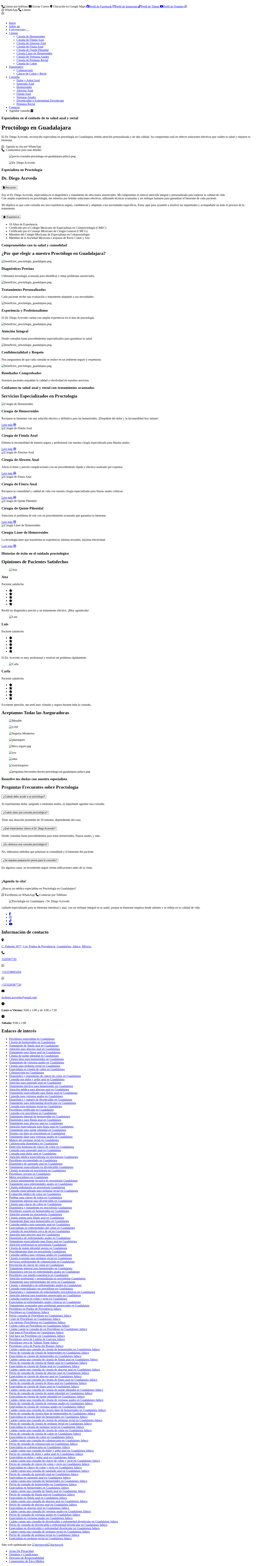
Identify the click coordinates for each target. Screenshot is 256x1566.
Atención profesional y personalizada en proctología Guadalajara (47, 1278)
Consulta (14, 77)
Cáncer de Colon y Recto (31, 73)
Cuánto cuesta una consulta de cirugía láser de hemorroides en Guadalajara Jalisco (57, 1410)
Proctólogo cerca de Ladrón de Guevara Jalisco (37, 1339)
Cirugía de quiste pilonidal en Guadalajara (34, 1055)
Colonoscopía (24, 70)
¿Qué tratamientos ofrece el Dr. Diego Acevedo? (29, 828)
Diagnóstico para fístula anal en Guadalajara (35, 1119)
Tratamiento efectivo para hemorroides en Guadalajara (41, 1086)
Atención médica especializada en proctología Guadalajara (43, 1157)
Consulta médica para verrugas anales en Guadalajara (40, 1254)
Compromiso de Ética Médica (26, 1561)
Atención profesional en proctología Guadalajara (37, 1244)
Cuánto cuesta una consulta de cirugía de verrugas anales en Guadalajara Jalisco (56, 1400)
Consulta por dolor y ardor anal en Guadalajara (36, 1079)
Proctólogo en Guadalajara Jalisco (29, 1312)
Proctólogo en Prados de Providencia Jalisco (35, 1308)
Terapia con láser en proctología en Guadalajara (37, 1133)
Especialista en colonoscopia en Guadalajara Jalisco (39, 1447)
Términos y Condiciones (23, 1554)
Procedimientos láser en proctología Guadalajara (37, 1251)
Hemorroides (24, 87)
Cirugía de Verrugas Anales (32, 56)
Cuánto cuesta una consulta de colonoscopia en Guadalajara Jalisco (48, 1440)
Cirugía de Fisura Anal (29, 46)
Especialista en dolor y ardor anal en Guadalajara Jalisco (42, 1457)
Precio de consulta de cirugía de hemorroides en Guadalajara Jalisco (49, 1352)
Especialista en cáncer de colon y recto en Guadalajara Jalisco (45, 1467)
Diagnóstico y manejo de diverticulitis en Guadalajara (40, 1099)
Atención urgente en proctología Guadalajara (35, 1214)
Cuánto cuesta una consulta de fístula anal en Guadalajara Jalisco (47, 1491)
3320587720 (8, 959)
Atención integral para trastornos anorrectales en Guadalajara (45, 1295)
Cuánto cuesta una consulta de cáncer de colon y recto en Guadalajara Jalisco (54, 1460)
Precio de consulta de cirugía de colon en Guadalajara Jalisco (45, 1433)
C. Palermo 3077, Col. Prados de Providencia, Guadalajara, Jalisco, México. (46, 946)
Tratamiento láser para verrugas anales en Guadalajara (41, 1136)
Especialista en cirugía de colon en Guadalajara (37, 1069)
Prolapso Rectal (25, 104)
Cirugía (13, 33)
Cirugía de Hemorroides (30, 36)
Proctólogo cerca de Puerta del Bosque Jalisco (36, 1346)
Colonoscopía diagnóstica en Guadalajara (33, 1143)
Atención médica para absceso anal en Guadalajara (39, 1089)
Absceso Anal (24, 90)
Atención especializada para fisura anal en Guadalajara (41, 1126)
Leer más (7, 424)
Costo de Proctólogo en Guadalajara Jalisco (34, 1319)
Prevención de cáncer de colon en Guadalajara (36, 1265)
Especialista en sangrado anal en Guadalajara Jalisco (40, 1477)
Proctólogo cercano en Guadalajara (29, 1173)
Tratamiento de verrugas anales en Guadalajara (36, 1062)
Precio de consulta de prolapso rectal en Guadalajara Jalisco (44, 1535)
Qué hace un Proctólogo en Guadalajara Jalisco (37, 1335)
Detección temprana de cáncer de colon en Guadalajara (41, 1146)
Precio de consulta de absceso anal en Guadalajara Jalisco (43, 1504)
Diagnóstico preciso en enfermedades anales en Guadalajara (44, 1271)
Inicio (12, 23)
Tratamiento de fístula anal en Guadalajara (34, 1045)
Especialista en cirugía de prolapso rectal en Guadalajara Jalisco (46, 1427)
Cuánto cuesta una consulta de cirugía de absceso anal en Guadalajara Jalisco (54, 1369)
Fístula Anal (23, 93)
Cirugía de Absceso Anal (31, 43)
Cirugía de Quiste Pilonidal (32, 50)
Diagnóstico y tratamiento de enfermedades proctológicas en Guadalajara (52, 1292)
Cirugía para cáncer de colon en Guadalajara (35, 1204)
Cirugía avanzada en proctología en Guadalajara (37, 1170)
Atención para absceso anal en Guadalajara (34, 1049)
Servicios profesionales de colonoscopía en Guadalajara (42, 1261)
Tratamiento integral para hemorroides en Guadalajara (40, 1268)
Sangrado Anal (25, 83)
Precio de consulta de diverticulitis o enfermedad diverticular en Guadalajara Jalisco (58, 1524)
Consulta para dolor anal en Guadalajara (32, 1153)
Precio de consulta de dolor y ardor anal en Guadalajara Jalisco (46, 1454)
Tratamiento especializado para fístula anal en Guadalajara (43, 1092)
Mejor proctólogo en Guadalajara (28, 1177)
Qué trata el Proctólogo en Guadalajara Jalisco (36, 1332)
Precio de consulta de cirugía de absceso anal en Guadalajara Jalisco (49, 1373)
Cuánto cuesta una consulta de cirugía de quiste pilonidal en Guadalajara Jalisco (56, 1389)
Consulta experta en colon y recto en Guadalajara (38, 1298)
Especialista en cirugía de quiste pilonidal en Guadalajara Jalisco (47, 1396)
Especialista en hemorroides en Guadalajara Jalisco (39, 1487)
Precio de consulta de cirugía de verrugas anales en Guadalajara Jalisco (51, 1403)
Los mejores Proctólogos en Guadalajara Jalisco (37, 1322)
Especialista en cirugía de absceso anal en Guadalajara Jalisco (45, 1376)
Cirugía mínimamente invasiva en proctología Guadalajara (43, 1180)
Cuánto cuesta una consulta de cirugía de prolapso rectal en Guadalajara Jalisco (55, 1420)
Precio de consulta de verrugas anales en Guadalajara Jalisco (44, 1514)
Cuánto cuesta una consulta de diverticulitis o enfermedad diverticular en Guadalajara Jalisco (63, 1521)
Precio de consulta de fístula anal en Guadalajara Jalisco (42, 1494)
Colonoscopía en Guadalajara (26, 1072)
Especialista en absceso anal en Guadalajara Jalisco (39, 1508)
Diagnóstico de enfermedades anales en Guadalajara (39, 1238)
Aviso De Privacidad (21, 1551)
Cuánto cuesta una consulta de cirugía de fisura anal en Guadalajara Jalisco (53, 1379)
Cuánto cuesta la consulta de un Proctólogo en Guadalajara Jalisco (48, 1329)
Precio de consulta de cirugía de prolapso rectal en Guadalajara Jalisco (50, 1423)
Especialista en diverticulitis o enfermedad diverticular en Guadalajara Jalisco (54, 1528)
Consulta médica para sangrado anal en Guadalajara (39, 1224)
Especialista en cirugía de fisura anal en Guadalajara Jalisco (44, 1386)
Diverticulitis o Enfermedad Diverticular (40, 100)
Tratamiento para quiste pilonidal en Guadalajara (37, 1130)
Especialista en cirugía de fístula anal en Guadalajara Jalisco (44, 1366)
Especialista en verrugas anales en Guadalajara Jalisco (41, 1518)
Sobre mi (14, 26)
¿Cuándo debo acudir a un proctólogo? (24, 796)
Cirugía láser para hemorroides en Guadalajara (36, 1059)
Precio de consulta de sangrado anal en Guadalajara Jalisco (43, 1474)
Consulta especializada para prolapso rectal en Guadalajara (43, 1190)
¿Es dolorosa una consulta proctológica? (25, 844)
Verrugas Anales (26, 97)
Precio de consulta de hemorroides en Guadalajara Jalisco (43, 1484)
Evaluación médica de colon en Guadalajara (35, 1194)
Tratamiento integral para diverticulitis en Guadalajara (40, 1200)
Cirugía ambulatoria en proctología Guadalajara (37, 1187)
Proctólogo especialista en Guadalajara (32, 1038)
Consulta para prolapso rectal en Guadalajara (35, 1106)
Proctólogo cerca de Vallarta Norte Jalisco (33, 1342)
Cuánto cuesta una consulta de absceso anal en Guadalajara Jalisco (48, 1501)
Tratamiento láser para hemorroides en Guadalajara (39, 1221)
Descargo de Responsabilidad (26, 1557)
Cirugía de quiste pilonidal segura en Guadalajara (38, 1248)
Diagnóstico (16, 66)
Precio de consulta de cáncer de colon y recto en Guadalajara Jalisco (49, 1464)
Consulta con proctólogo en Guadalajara (33, 1113)
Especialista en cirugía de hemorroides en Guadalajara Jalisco (45, 1356)
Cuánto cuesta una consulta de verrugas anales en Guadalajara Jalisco (50, 1511)
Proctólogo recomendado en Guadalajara (33, 1160)
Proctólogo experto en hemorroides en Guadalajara (39, 1211)
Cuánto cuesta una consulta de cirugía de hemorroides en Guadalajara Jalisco (54, 1349)
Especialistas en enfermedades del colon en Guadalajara (42, 1227)
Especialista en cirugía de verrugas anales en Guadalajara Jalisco (47, 1406)
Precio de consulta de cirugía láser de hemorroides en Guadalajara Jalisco (52, 1413)
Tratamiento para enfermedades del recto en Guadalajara (42, 1281)
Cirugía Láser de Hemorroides (34, 53)
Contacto (14, 107)
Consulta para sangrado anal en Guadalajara (35, 1150)
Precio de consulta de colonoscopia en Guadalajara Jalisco (43, 1443)
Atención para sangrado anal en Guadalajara (35, 1082)
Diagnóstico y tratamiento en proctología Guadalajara (40, 1207)
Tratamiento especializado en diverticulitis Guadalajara (41, 1167)
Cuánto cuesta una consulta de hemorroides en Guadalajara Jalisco (48, 1481)
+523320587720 (11, 984)
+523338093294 (11, 972)
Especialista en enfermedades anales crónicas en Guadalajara (45, 1302)
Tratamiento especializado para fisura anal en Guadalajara (43, 1241)
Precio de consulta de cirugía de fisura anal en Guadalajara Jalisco (48, 1383)
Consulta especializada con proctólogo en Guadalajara (41, 1288)
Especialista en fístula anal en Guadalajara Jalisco (38, 1497)
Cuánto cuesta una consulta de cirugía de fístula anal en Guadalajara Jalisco (53, 1359)
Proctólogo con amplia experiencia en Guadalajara (38, 1275)
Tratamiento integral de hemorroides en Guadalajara (39, 1116)
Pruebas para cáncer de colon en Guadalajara (35, 1197)
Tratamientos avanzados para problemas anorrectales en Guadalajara (49, 1305)
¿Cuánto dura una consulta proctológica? (25, 812)
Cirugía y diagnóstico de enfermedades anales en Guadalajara (45, 1285)
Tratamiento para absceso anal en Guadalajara (36, 1123)
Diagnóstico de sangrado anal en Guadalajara (35, 1163)
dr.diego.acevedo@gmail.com (19, 997)
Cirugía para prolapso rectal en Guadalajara (34, 1065)
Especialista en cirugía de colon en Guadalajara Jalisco (41, 1437)
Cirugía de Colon (26, 63)
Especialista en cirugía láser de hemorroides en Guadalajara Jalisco (48, 1416)
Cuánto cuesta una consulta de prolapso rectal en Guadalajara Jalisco (49, 1531)
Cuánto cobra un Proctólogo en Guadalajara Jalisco (39, 1325)
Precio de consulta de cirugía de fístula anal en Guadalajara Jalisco (48, 1362)
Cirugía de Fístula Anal (30, 39)
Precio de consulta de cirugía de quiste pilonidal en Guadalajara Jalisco (50, 1393)
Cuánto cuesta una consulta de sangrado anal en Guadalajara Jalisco (49, 1470)
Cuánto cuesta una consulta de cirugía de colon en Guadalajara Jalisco (50, 1430)
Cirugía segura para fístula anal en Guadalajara (36, 1217)
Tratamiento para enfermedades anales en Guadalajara (41, 1184)
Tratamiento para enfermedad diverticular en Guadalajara (42, 1103)
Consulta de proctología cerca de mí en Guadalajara (39, 1231)
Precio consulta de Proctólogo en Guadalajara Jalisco (40, 1315)
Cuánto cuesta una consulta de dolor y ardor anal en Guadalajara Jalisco (51, 1450)
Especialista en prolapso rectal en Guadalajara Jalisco (40, 1538)
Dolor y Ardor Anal (28, 80)
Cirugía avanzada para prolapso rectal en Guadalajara (40, 1258)
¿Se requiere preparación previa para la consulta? (30, 860)
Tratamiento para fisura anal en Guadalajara (34, 1052)
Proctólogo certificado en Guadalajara (31, 1109)
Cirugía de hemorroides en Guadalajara (32, 1042)
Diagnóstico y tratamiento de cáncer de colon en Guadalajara (45, 1076)
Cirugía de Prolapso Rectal (32, 60)
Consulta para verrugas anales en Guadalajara (36, 1096)
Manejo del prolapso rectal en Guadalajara (34, 1140)
